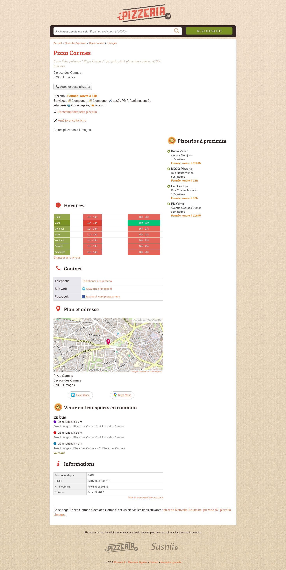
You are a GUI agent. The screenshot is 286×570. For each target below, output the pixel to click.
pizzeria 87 (210, 510)
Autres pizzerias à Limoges (72, 130)
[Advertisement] (108, 169)
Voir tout (59, 452)
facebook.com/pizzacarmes (103, 296)
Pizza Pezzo (180, 151)
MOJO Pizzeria (181, 168)
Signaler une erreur (67, 257)
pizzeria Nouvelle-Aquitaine (182, 510)
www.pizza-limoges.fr (99, 288)
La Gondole (179, 186)
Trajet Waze (82, 395)
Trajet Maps (124, 395)
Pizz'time (177, 203)
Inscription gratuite (171, 562)
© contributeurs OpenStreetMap (147, 320)
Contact (153, 562)
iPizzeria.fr (120, 562)
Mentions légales (137, 562)
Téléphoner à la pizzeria (97, 281)
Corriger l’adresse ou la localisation (146, 371)
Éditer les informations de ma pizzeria (145, 497)
